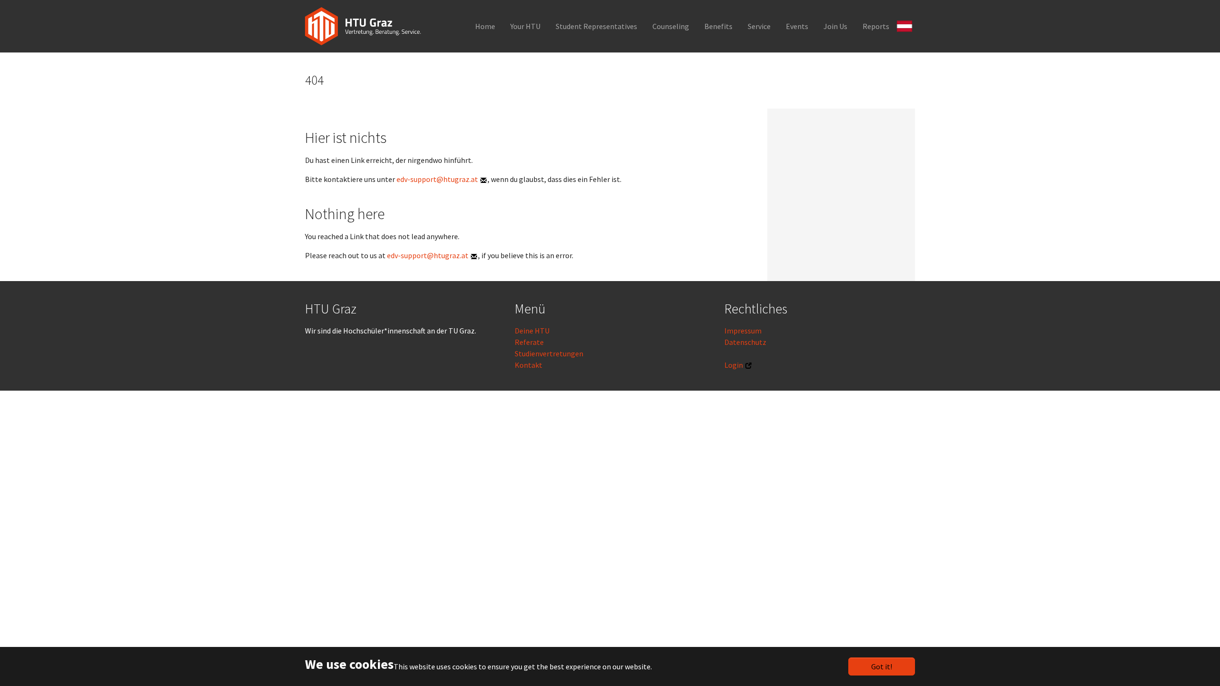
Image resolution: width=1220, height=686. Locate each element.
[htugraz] (363, 26)
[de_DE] (906, 25)
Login (733, 365)
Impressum (743, 330)
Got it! (881, 666)
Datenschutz (745, 342)
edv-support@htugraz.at (437, 179)
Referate (529, 342)
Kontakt (528, 365)
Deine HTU (532, 330)
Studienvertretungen (549, 353)
